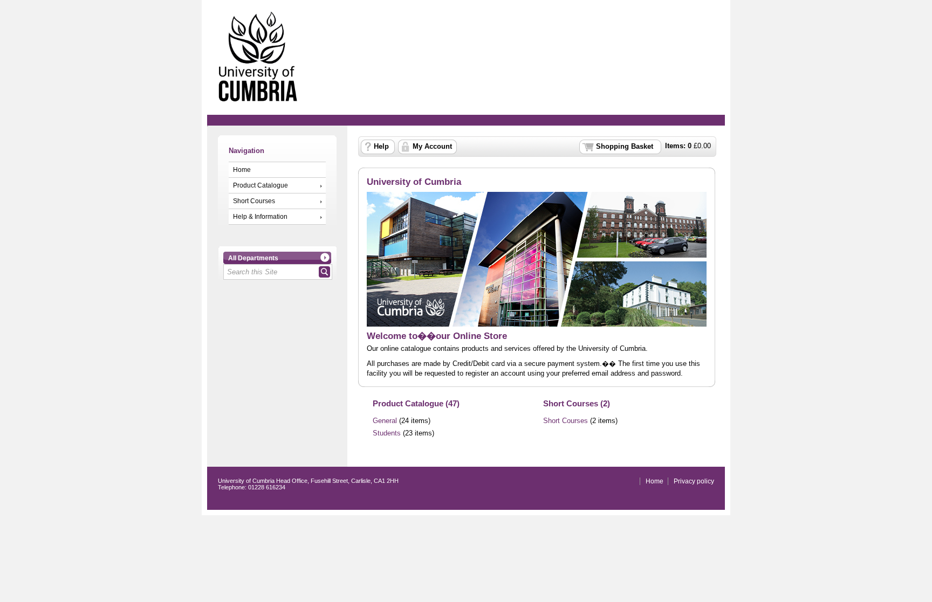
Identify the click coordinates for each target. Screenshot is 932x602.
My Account (432, 146)
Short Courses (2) (576, 403)
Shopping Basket (624, 146)
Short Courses (254, 201)
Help (381, 146)
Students (387, 433)
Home (242, 170)
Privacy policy (694, 481)
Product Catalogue (260, 185)
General (385, 421)
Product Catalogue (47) (416, 403)
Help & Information (260, 216)
